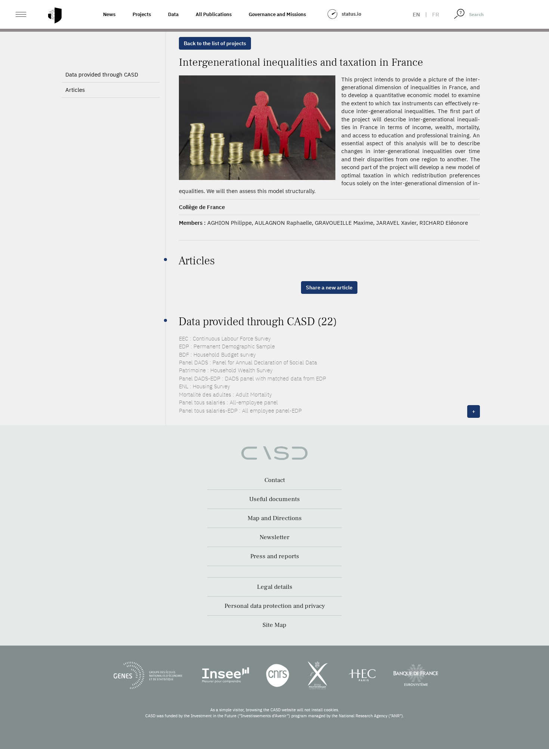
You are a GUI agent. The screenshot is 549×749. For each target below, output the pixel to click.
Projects (142, 14)
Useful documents (274, 499)
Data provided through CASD (101, 74)
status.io (351, 14)
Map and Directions (275, 518)
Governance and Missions (277, 14)
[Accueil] (54, 15)
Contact (274, 480)
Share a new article (329, 287)
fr (435, 14)
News (109, 14)
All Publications (214, 14)
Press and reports (274, 556)
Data (173, 14)
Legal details (274, 587)
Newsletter (274, 537)
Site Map (274, 625)
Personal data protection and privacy (274, 606)
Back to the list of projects (215, 43)
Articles (75, 89)
